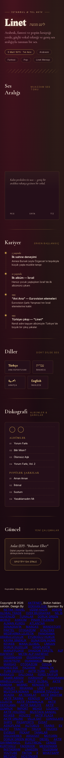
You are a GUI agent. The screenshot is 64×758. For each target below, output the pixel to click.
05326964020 (35, 657)
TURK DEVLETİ (14, 671)
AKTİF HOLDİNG (14, 712)
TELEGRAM (50, 749)
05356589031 (33, 661)
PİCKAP (24, 732)
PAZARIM (29, 667)
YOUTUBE (10, 753)
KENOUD (34, 698)
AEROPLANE (12, 725)
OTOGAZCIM (27, 630)
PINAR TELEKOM (42, 620)
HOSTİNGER (29, 756)
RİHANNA (26, 688)
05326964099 (13, 657)
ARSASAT (33, 736)
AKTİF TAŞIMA (14, 698)
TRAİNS (49, 725)
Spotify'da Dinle (25, 561)
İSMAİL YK (47, 667)
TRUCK (36, 729)
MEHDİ (37, 708)
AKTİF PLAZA (44, 715)
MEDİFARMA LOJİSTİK (19, 633)
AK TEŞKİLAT (28, 695)
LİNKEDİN (31, 749)
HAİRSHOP (35, 678)
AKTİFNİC (56, 688)
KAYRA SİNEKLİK (15, 640)
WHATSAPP (51, 753)
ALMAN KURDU (14, 623)
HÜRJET (9, 688)
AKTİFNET (35, 603)
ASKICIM (21, 620)
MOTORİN (50, 736)
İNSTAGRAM (12, 749)
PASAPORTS (25, 722)
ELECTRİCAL (33, 742)
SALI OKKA (25, 674)
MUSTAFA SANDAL (43, 712)
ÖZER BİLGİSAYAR (38, 613)
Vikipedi (19, 589)
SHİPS (8, 722)
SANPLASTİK (41, 647)
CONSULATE (54, 718)
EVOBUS (9, 732)
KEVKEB (9, 643)
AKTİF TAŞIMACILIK (30, 701)
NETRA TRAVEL (14, 609)
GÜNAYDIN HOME (43, 640)
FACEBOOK (27, 746)
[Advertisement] (32, 134)
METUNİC (10, 756)
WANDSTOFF (52, 626)
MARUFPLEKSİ (14, 650)
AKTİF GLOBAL (38, 681)
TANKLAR (40, 732)
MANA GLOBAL (29, 643)
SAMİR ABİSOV (14, 678)
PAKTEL (9, 630)
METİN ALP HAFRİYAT (33, 654)
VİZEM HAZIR (38, 609)
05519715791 (12, 661)
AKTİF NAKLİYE (30, 705)
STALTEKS (47, 630)
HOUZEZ (25, 715)
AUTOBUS (32, 725)
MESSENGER (48, 746)
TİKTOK (27, 753)
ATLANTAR (37, 623)
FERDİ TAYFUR (48, 674)
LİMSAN (49, 643)
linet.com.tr (30, 589)
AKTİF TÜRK (36, 671)
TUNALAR (26, 616)
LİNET (41, 688)
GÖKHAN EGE (38, 606)
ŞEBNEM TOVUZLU (46, 691)
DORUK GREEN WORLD (19, 739)
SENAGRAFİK (13, 626)
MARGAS (32, 626)
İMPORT (22, 708)
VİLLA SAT (34, 718)
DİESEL (44, 739)
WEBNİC (22, 684)
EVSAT (42, 722)
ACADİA (9, 695)
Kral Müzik (42, 589)
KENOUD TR (40, 684)
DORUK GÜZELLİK (16, 647)
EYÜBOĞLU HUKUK (41, 637)
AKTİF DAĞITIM (51, 695)
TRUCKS (51, 729)
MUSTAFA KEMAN (16, 691)
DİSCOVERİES (13, 736)
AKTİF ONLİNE (13, 718)
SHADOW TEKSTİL (40, 650)
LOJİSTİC (52, 708)
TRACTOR (20, 729)
